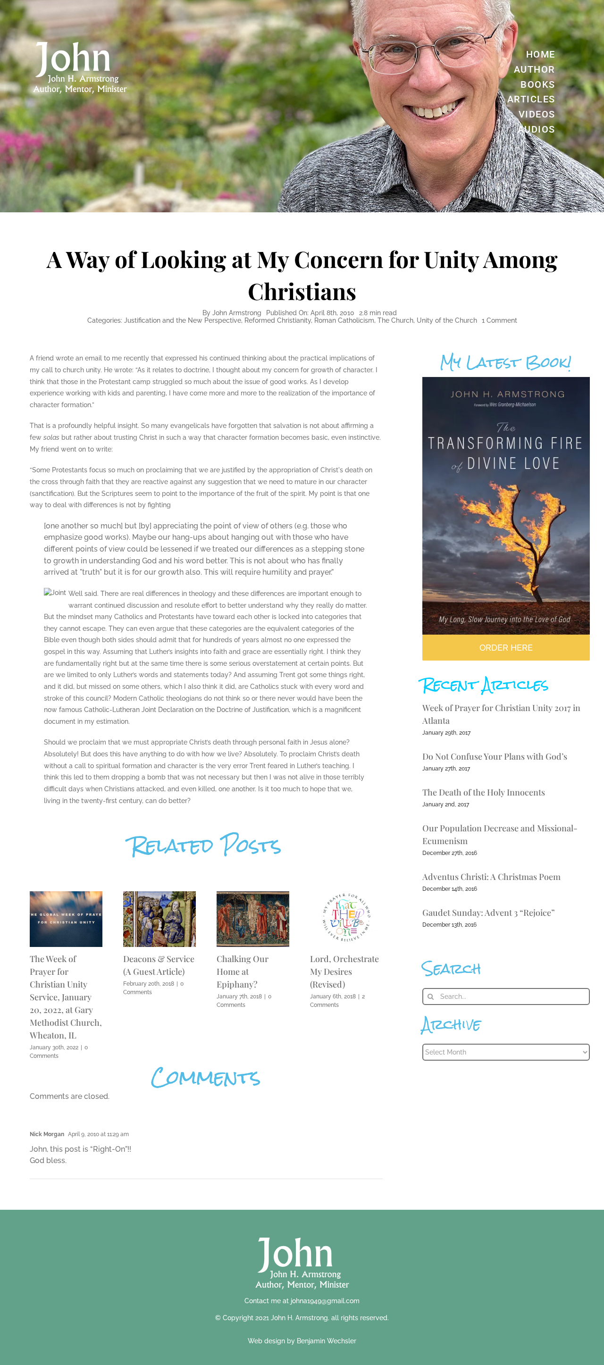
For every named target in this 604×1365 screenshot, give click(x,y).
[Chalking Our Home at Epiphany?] (253, 895)
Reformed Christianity (277, 320)
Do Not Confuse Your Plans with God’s (494, 756)
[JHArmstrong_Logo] (302, 1232)
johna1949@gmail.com (325, 1301)
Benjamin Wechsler (326, 1341)
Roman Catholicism (344, 320)
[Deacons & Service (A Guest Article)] (159, 895)
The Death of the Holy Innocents (483, 792)
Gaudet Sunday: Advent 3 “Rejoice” (488, 912)
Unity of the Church (447, 320)
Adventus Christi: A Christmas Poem (491, 876)
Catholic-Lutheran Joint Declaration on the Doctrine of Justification (186, 709)
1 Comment (499, 320)
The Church (395, 320)
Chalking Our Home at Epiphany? (242, 971)
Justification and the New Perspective (182, 320)
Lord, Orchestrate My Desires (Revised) (344, 971)
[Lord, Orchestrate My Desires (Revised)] (346, 895)
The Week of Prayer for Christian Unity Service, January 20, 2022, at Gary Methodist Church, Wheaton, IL (66, 997)
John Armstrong (236, 313)
